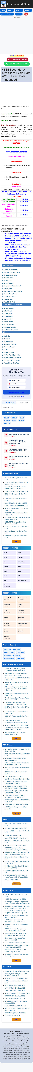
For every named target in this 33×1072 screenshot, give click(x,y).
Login (26, 14)
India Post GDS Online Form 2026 (16, 491)
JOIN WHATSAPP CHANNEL (19, 64)
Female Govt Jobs (10, 294)
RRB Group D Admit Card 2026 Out (17, 779)
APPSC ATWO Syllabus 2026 (15, 988)
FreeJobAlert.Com (18, 4)
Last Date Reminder (11, 330)
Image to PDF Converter (12, 357)
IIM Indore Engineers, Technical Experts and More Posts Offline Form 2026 (16, 689)
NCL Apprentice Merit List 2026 (16, 828)
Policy (11, 1031)
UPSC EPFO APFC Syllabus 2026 (16, 978)
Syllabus (7, 339)
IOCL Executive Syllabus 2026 (15, 1006)
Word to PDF (7, 649)
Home (3, 10)
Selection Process (10, 344)
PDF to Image (20, 658)
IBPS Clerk (7, 420)
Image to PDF (20, 652)
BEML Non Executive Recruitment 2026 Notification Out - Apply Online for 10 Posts (17, 247)
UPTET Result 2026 (12, 880)
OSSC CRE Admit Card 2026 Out (16, 804)
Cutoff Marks (8, 322)
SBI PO (14, 420)
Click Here (24, 210)
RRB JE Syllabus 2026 (12, 1015)
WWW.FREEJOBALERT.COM (16, 152)
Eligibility (7, 336)
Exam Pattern (8, 341)
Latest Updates (9, 402)
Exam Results (8, 316)
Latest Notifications (7, 14)
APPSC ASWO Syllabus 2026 (15, 990)
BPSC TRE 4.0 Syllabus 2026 (15, 985)
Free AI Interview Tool (11, 363)
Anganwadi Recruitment (12, 286)
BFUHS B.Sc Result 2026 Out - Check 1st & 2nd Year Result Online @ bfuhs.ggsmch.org (18, 254)
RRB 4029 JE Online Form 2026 (16, 503)
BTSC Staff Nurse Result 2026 (15, 845)
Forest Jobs (8, 288)
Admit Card (8, 311)
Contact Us (18, 1031)
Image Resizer (9, 352)
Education (19, 14)
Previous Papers (9, 347)
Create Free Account (16, 392)
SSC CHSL (14, 417)
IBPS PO (22, 417)
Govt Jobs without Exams (13, 291)
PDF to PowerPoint (9, 658)
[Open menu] (10, 10)
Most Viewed (24, 402)
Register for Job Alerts (12, 272)
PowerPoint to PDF (9, 652)
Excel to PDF (16, 649)
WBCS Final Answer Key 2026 (15, 899)
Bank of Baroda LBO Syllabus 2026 (17, 993)
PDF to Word (7, 655)
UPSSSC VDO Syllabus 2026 (15, 996)
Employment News (10, 275)
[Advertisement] (16, 35)
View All (16, 542)
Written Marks (9, 324)
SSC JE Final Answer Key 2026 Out (17, 942)
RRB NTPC (7, 423)
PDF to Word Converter (12, 355)
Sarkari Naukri (9, 283)
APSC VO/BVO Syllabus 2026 (15, 998)
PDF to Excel (16, 655)
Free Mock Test (9, 302)
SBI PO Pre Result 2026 (13, 835)
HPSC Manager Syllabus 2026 (15, 1013)
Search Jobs (8, 278)
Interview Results (10, 327)
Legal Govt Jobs (9, 296)
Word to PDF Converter (12, 360)
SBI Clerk (21, 420)
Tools (5, 349)
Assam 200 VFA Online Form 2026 (17, 725)
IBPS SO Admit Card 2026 (14, 776)
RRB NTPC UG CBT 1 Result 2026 (16, 838)
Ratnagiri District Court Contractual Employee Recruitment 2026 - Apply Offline (18, 240)
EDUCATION (8, 299)
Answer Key (8, 319)
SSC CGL (6, 417)
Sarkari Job (8, 280)
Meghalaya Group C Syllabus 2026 (17, 971)
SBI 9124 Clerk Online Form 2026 (16, 506)
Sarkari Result (9, 308)
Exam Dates (8, 314)
